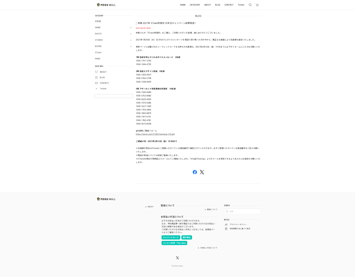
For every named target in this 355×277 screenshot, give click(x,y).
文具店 (98, 21)
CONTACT (229, 5)
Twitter (241, 5)
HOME (183, 5)
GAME (98, 27)
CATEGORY (195, 5)
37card (98, 52)
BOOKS (98, 46)
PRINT (98, 59)
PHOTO (98, 34)
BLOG (217, 5)
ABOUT (207, 5)
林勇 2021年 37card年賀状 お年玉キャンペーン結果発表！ (167, 23)
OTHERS (99, 40)
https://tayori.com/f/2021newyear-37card (155, 134)
